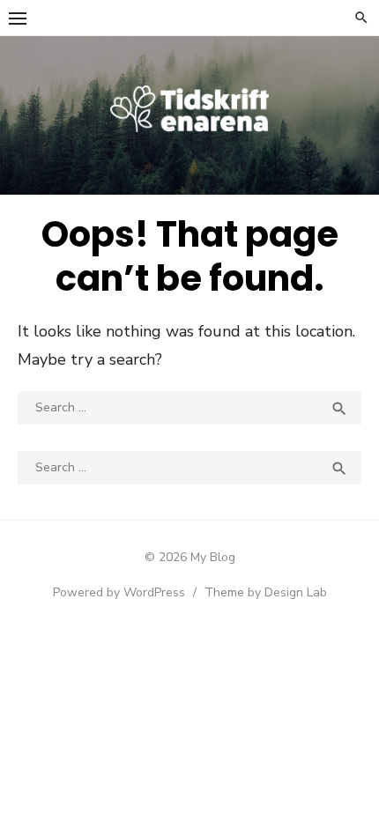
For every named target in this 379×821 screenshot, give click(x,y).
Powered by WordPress (119, 592)
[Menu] (17, 17)
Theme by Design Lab (265, 592)
